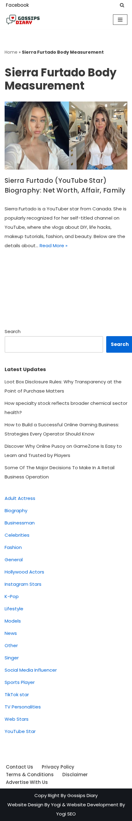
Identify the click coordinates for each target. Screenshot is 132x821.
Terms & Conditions (30, 774)
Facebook (17, 5)
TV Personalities (23, 707)
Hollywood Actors (24, 572)
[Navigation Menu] (120, 19)
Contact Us (19, 767)
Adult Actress (20, 498)
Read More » (54, 245)
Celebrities (17, 535)
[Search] (122, 5)
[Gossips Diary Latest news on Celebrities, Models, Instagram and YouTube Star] (23, 19)
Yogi (55, 804)
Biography (16, 510)
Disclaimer (75, 774)
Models (13, 621)
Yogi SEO (66, 814)
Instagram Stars (23, 584)
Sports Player (20, 682)
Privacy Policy (58, 767)
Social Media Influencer (31, 670)
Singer (12, 657)
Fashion (13, 547)
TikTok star (17, 694)
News (11, 633)
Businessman (20, 523)
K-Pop (12, 596)
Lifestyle (14, 608)
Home (11, 52)
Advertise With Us (27, 782)
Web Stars (17, 719)
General (14, 559)
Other (11, 645)
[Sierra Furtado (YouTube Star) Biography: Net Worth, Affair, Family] (66, 136)
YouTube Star (20, 731)
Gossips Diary (82, 795)
